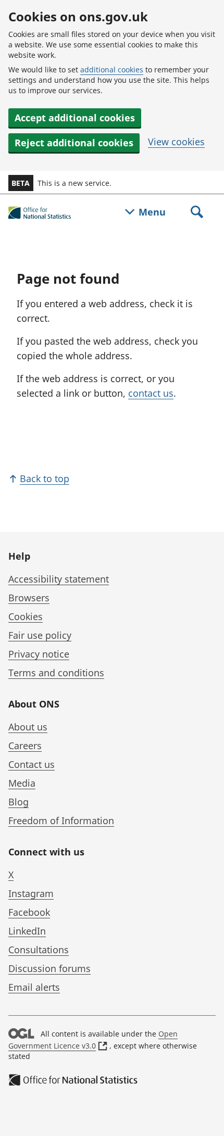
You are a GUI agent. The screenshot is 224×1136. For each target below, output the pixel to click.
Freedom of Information (61, 820)
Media (21, 783)
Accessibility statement (58, 579)
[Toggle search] (197, 213)
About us (27, 727)
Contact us (31, 764)
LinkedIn (27, 931)
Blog (18, 802)
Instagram (31, 893)
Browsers (28, 597)
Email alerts (34, 987)
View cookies (176, 141)
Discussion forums (49, 968)
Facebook (29, 912)
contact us (150, 393)
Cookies (25, 616)
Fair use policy (39, 635)
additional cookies (111, 69)
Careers (25, 745)
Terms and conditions (56, 672)
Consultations (38, 949)
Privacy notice (38, 654)
